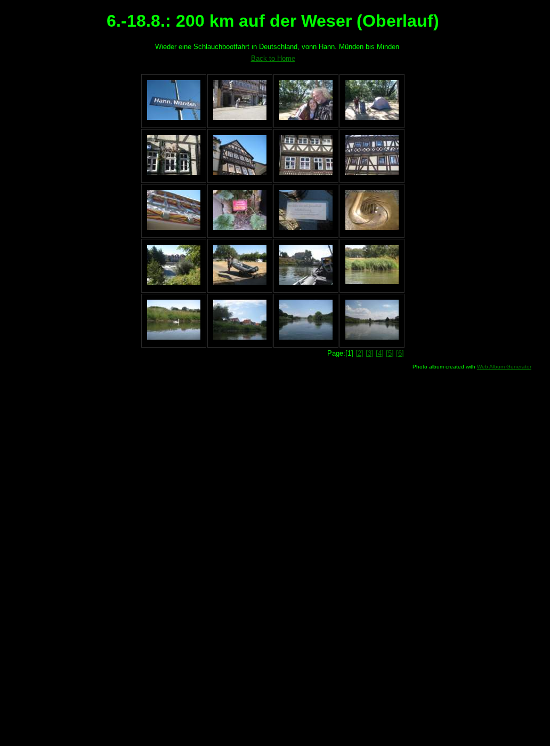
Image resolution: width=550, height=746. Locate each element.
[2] (359, 353)
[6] (400, 353)
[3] (370, 353)
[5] (390, 353)
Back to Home (273, 58)
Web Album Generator (504, 367)
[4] (380, 353)
